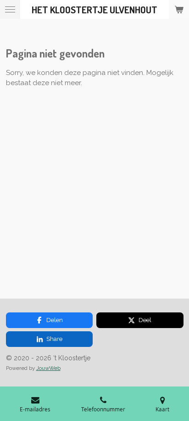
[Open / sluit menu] (10, 9)
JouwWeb (48, 368)
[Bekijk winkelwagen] (179, 9)
